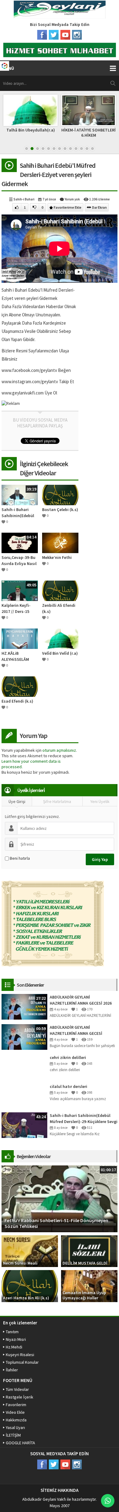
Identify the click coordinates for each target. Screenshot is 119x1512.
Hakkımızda (16, 1420)
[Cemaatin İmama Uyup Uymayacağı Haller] (89, 1285)
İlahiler (12, 1370)
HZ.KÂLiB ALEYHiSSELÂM (15, 656)
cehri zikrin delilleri (68, 1057)
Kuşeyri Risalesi (20, 1354)
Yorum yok (72, 199)
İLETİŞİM (13, 1435)
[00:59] (24, 1036)
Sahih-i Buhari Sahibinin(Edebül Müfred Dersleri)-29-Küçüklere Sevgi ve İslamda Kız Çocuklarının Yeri (83, 1119)
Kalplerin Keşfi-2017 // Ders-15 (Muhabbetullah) (18, 608)
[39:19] (20, 494)
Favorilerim (16, 1404)
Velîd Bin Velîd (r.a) (60, 653)
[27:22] (24, 1006)
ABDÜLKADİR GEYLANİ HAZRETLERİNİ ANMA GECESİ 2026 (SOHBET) (81, 1000)
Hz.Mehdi (14, 1347)
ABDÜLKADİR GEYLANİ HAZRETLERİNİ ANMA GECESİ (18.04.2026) (76, 1030)
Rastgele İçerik (19, 1397)
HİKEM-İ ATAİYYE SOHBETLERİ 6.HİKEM (88, 132)
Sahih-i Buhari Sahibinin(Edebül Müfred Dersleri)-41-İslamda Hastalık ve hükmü (18, 513)
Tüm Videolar (17, 1389)
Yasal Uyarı (15, 1427)
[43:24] (24, 1124)
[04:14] (20, 542)
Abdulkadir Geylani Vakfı (44, 1499)
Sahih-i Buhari (23, 199)
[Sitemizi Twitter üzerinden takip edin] (54, 35)
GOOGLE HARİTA (20, 1442)
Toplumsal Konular (22, 1362)
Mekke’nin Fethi (57, 557)
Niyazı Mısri (16, 1339)
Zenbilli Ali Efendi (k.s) (58, 608)
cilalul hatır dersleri (68, 1086)
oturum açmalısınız (59, 750)
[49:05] (20, 590)
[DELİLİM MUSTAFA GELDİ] (89, 1251)
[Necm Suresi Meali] (30, 1251)
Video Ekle (15, 1412)
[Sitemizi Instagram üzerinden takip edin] (77, 35)
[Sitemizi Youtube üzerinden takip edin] (65, 35)
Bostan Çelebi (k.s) (60, 509)
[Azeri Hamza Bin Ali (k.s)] (30, 1285)
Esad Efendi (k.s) (17, 701)
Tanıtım (12, 1331)
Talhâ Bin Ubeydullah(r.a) (30, 130)
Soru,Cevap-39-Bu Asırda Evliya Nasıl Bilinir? (19, 561)
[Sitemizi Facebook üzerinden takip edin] (42, 35)
